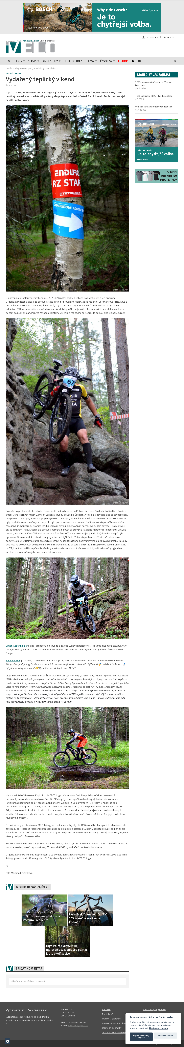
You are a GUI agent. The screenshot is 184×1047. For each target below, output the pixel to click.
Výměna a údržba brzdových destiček (153, 106)
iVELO (30, 47)
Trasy (90, 61)
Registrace (152, 37)
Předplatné (107, 1014)
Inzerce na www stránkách (115, 1023)
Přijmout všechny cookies (141, 1036)
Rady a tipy (50, 61)
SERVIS (32, 61)
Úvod (8, 68)
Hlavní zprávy (27, 68)
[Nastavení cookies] (7, 1041)
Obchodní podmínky (111, 1027)
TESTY (18, 61)
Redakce (106, 1009)
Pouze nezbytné (165, 1035)
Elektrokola (73, 61)
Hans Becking (13, 660)
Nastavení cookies (158, 1028)
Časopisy (106, 61)
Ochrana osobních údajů (114, 1032)
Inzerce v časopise (111, 1018)
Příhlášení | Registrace (154, 1009)
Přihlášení (168, 37)
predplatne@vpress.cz (78, 1025)
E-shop (123, 61)
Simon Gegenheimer (17, 645)
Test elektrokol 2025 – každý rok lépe (153, 95)
